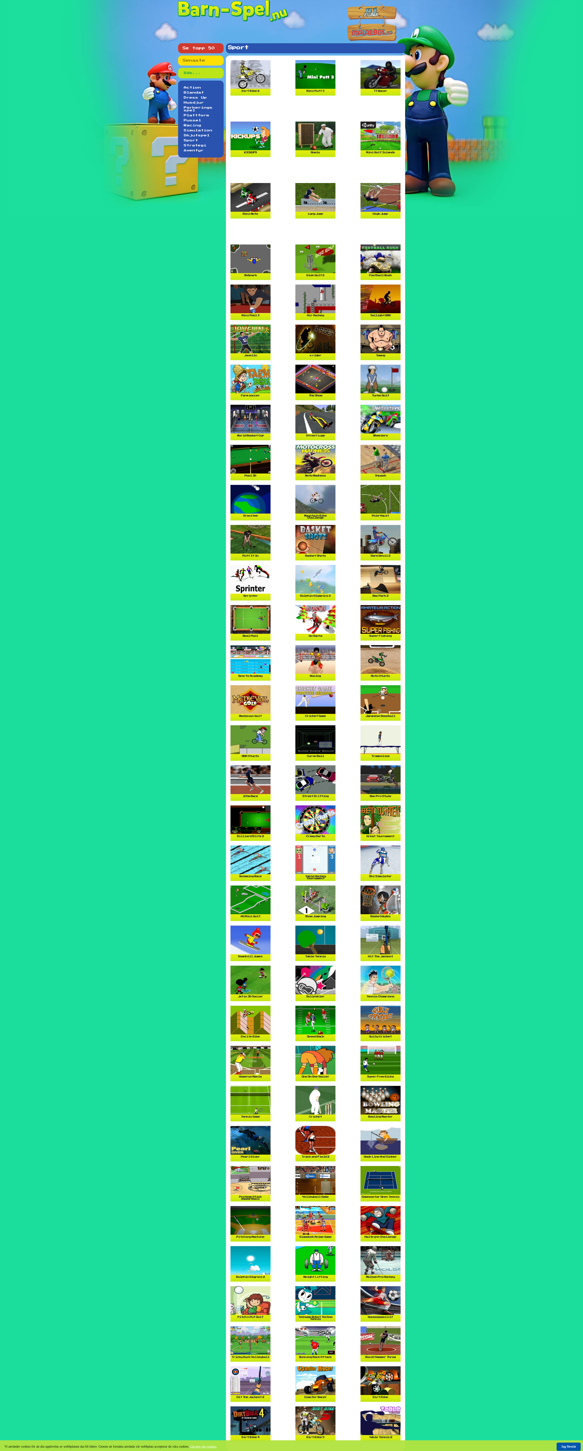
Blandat (194, 92)
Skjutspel (197, 135)
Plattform (196, 115)
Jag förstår (568, 1446)
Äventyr (194, 150)
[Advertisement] (316, 110)
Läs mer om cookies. (203, 1446)
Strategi (195, 145)
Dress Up (195, 97)
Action (192, 87)
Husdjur (194, 102)
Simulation (198, 130)
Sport (191, 140)
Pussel (192, 120)
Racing (192, 125)
